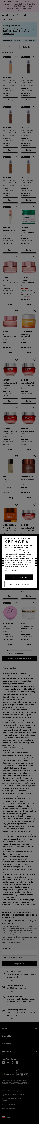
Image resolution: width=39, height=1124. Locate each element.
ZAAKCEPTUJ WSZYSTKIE (19, 577)
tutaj (20, 549)
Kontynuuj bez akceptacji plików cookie (18, 538)
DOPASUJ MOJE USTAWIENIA (18, 584)
